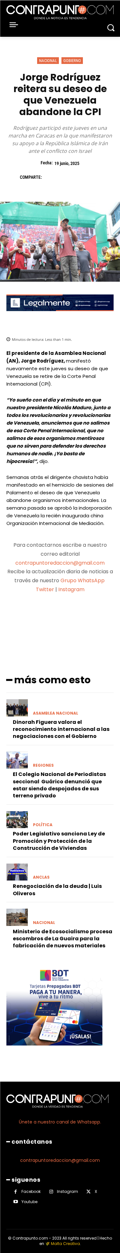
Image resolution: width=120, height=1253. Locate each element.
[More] (94, 614)
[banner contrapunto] (60, 316)
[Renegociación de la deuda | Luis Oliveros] (17, 872)
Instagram (71, 589)
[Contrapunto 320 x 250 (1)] (54, 1050)
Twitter (45, 589)
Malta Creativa (65, 1243)
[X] (64, 177)
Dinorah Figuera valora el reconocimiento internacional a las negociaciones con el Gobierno (61, 729)
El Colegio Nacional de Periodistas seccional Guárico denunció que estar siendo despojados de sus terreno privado (59, 785)
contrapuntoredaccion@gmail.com (60, 563)
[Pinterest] (79, 177)
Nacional (48, 60)
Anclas (41, 877)
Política (42, 825)
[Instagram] (51, 1192)
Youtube (29, 1201)
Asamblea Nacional (55, 713)
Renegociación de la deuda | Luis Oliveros (57, 889)
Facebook (31, 1191)
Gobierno (72, 60)
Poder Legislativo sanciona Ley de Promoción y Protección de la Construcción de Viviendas (59, 841)
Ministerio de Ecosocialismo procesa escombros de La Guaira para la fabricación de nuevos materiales (62, 939)
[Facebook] (50, 177)
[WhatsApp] (94, 177)
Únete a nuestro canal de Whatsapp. (60, 1122)
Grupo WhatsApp (83, 580)
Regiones (43, 765)
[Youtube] (16, 1202)
